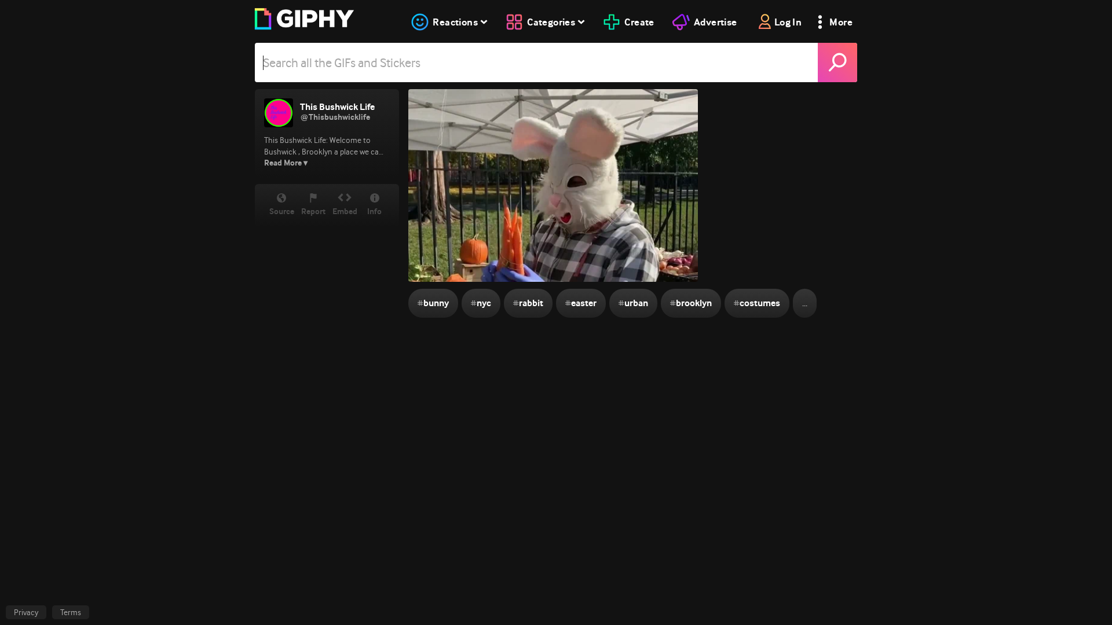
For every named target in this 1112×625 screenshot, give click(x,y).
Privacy (26, 612)
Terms (70, 612)
